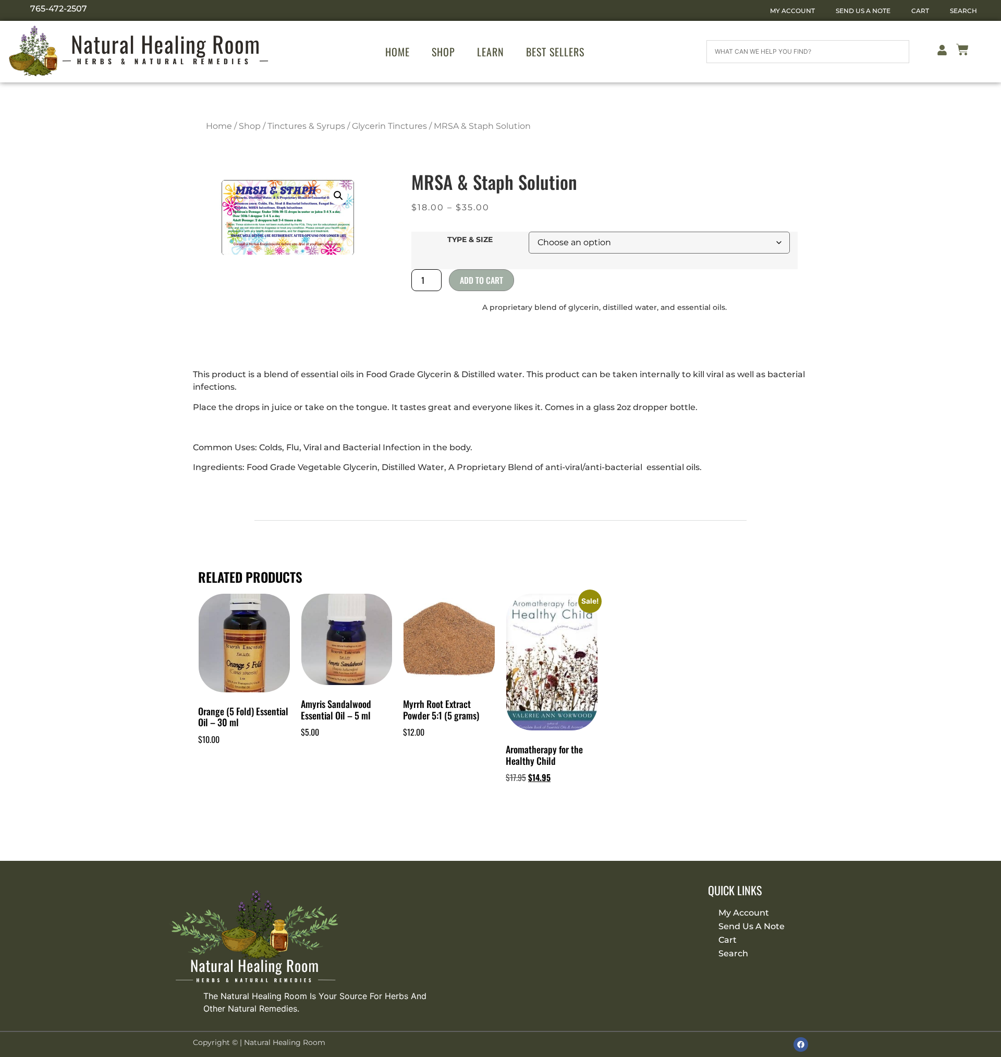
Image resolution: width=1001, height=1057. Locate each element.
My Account (792, 11)
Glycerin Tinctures (389, 126)
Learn (490, 51)
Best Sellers (555, 51)
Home (397, 51)
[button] (338, 195)
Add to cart (481, 280)
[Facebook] (801, 1044)
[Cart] (962, 51)
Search (963, 11)
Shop (443, 51)
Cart (920, 11)
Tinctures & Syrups (306, 126)
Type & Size (470, 239)
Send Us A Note (863, 11)
